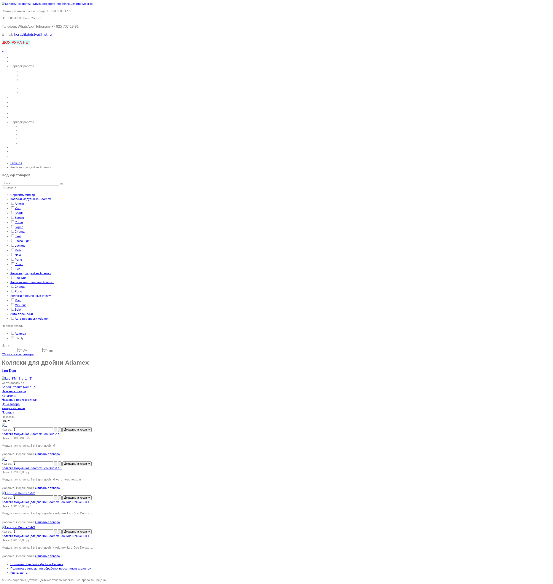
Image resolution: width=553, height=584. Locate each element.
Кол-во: (7, 429)
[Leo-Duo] (17, 378)
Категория (9, 395)
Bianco (19, 217)
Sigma (19, 227)
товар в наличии (13, 408)
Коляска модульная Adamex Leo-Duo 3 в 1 (32, 468)
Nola (18, 255)
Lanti (18, 236)
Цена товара (11, 404)
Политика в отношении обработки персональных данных (50, 568)
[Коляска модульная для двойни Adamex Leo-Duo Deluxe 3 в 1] (18, 527)
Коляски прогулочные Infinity (30, 295)
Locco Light (22, 241)
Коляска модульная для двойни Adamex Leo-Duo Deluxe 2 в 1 (45, 502)
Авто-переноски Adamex (32, 318)
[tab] (276, 187)
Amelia (19, 203)
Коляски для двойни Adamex (30, 273)
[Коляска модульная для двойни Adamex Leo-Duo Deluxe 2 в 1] (18, 493)
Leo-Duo (21, 277)
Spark (19, 213)
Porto (18, 259)
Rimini (19, 264)
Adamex (20, 333)
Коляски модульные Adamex (30, 199)
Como (19, 222)
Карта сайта (18, 572)
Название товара (14, 391)
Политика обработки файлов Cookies (36, 564)
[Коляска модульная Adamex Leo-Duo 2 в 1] (4, 425)
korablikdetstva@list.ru (33, 34)
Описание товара (47, 454)
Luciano (20, 245)
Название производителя (20, 399)
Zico (18, 269)
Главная (16, 163)
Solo (18, 309)
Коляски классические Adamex (32, 282)
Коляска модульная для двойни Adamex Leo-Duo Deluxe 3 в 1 (45, 536)
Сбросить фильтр (22, 194)
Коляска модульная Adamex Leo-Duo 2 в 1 (32, 434)
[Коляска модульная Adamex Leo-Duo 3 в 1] (4, 459)
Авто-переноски (21, 314)
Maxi (18, 300)
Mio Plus (20, 305)
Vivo (18, 208)
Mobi (18, 250)
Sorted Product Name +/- (19, 387)
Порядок (8, 412)
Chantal (20, 231)
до (25, 350)
